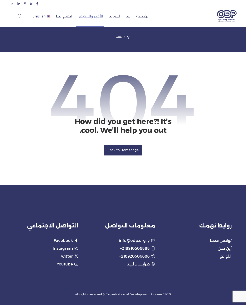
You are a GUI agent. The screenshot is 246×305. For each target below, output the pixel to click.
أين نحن (225, 248)
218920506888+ (134, 256)
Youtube (65, 264)
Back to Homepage (123, 150)
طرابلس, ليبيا (138, 264)
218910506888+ (135, 248)
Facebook (63, 240)
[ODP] (227, 16)
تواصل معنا (221, 240)
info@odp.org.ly (134, 240)
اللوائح (226, 256)
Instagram (63, 248)
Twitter (66, 256)
